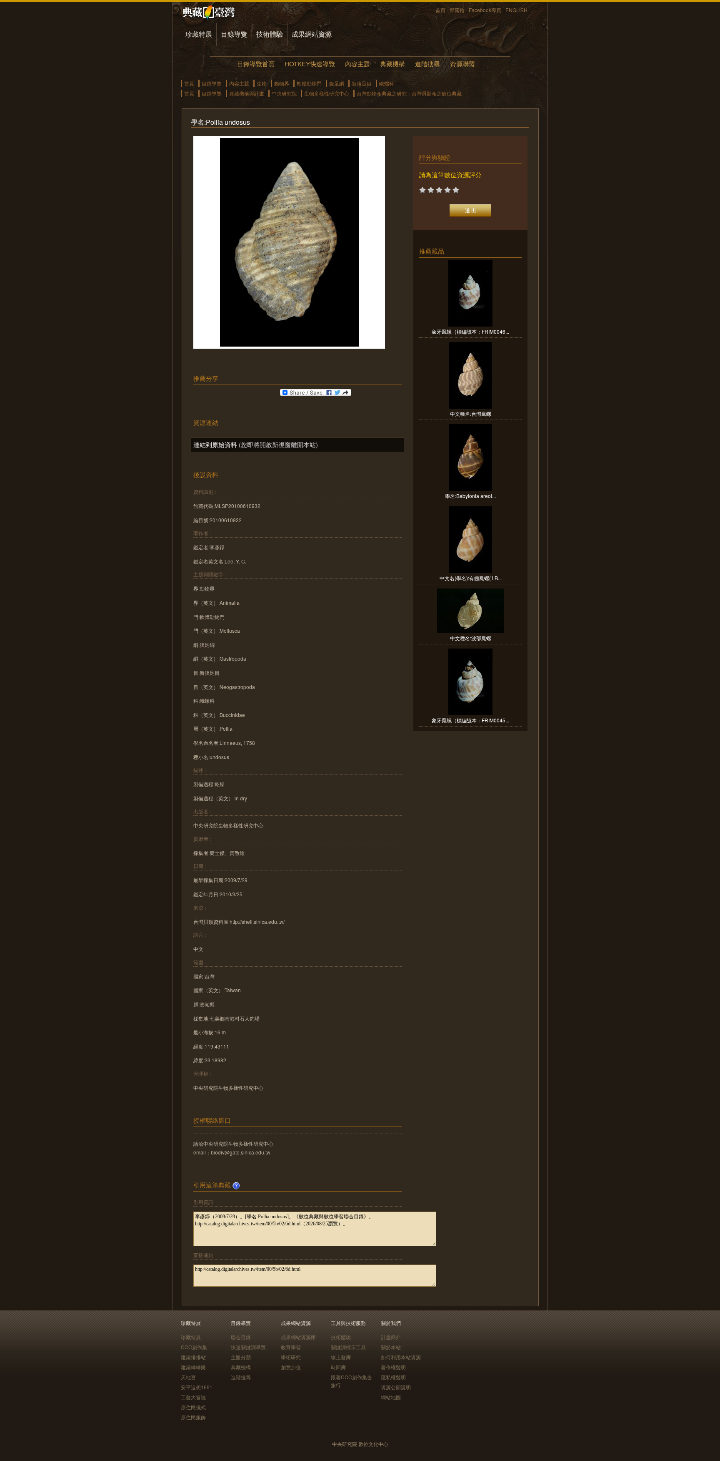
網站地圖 (391, 1397)
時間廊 (338, 1366)
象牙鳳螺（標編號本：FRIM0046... (470, 331)
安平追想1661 (196, 1387)
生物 (262, 83)
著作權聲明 (393, 1366)
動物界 (281, 83)
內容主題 (357, 63)
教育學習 (291, 1346)
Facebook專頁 (485, 9)
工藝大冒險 (193, 1397)
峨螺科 (386, 83)
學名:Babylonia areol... (470, 495)
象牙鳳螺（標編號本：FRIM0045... (470, 720)
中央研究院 (284, 93)
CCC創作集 (194, 1346)
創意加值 (291, 1366)
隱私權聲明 (393, 1377)
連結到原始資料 (215, 444)
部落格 (457, 9)
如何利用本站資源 (401, 1356)
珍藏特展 (198, 34)
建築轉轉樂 (193, 1366)
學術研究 (291, 1356)
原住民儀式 (193, 1407)
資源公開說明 (396, 1387)
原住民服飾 (193, 1417)
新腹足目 (362, 83)
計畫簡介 (391, 1336)
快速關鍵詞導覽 (248, 1346)
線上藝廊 (341, 1356)
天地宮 (188, 1377)
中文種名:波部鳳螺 (470, 637)
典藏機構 (392, 63)
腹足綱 (336, 83)
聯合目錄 (241, 1336)
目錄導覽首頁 (256, 63)
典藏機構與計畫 (246, 93)
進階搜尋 (427, 63)
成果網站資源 (312, 34)
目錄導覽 (234, 34)
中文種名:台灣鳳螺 (470, 413)
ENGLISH (516, 9)
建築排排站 (193, 1356)
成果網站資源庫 (298, 1336)
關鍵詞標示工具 (348, 1346)
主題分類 (241, 1356)
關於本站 (391, 1346)
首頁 (440, 9)
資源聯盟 (462, 63)
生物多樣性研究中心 (326, 93)
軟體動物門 (309, 83)
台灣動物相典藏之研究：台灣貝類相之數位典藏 (409, 93)
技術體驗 (269, 34)
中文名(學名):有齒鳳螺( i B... (471, 577)
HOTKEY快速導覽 (310, 63)
